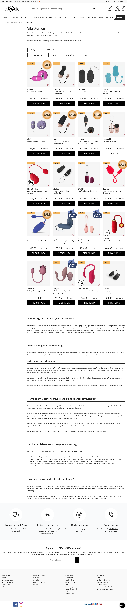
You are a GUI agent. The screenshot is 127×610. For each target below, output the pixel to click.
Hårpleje (28, 17)
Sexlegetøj (14, 22)
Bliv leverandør (7, 584)
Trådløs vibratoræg (55, 41)
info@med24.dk (112, 531)
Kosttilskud (6, 17)
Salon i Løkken (6, 587)
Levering (68, 584)
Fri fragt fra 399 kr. (8, 1)
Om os (4, 578)
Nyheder (36, 580)
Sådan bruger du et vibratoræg (37, 41)
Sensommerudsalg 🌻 (33, 1)
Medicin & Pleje (38, 17)
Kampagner (20, 1)
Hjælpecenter (69, 578)
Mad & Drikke (63, 17)
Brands (108, 1)
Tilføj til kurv (38, 103)
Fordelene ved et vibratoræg (72, 41)
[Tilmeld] (77, 560)
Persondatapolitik (71, 589)
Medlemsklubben (7, 582)
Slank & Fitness (51, 17)
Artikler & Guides (39, 582)
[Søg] (94, 8)
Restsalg (36, 584)
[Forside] (2, 22)
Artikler (114, 1)
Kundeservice (121, 1)
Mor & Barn (73, 17)
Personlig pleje (18, 17)
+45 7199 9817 (113, 529)
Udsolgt (114, 153)
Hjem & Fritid (92, 17)
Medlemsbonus (70, 582)
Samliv (101, 17)
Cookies (67, 591)
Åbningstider (69, 594)
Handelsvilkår (69, 580)
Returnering (69, 587)
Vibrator (20, 22)
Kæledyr (82, 17)
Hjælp (122, 605)
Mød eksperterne (7, 580)
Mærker (36, 578)
